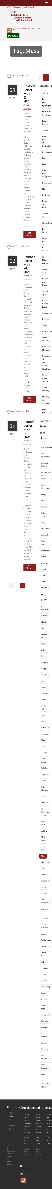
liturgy (43, 669)
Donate (13, 35)
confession (45, 909)
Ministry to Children (43, 400)
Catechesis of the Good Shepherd (43, 362)
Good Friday (43, 760)
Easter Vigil (43, 1007)
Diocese (44, 656)
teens (43, 934)
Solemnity (45, 535)
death (43, 715)
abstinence (45, 529)
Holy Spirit (43, 514)
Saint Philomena (45, 486)
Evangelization (43, 331)
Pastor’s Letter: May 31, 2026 (29, 93)
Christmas (43, 195)
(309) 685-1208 (38, 1140)
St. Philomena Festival (43, 260)
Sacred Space (43, 293)
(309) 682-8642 (19, 14)
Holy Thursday (44, 788)
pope (43, 644)
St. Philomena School (45, 812)
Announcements (43, 313)
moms (43, 893)
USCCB (44, 600)
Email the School (22, 20)
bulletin (44, 753)
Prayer (43, 158)
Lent (43, 164)
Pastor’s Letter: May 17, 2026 (29, 429)
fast (42, 522)
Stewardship (43, 223)
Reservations (43, 183)
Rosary (43, 494)
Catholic (44, 796)
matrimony (45, 728)
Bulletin (43, 319)
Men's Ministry (43, 339)
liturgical (44, 662)
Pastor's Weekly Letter (43, 303)
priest (43, 575)
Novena (44, 616)
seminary (44, 563)
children (44, 831)
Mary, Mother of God (44, 840)
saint (43, 681)
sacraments (45, 1027)
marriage (44, 734)
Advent (43, 93)
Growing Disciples (44, 464)
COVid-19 (43, 215)
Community (43, 152)
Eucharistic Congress (43, 113)
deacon (43, 569)
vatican (43, 650)
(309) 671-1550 (49, 1140)
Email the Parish (22, 17)
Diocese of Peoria (43, 204)
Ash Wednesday (45, 608)
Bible (43, 740)
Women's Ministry (43, 348)
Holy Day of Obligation (43, 141)
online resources (44, 926)
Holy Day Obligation (43, 173)
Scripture (43, 325)
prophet (44, 693)
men (42, 868)
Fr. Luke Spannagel (43, 102)
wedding (44, 721)
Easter (43, 993)
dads (42, 962)
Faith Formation (43, 411)
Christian (44, 803)
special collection (44, 707)
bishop (43, 746)
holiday (44, 588)
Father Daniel (43, 122)
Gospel (43, 781)
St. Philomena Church (45, 1083)
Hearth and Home (43, 282)
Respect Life (44, 636)
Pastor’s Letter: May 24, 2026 (29, 264)
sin (42, 594)
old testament (44, 916)
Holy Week (43, 230)
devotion (44, 968)
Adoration (45, 551)
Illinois (43, 622)
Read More (28, 234)
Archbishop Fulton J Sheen (45, 475)
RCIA (43, 501)
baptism (44, 700)
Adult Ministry (43, 389)
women (44, 1074)
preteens (44, 981)
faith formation (45, 1035)
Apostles (44, 507)
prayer (43, 974)
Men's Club (43, 271)
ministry (44, 887)
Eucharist (44, 1021)
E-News (43, 249)
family (43, 1043)
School (43, 130)
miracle (44, 675)
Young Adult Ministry (43, 378)
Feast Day (43, 542)
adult (43, 582)
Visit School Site (12, 1116)
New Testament (45, 901)
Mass (43, 189)
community (45, 881)
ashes (43, 628)
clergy (43, 687)
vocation (44, 999)
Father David (43, 240)
